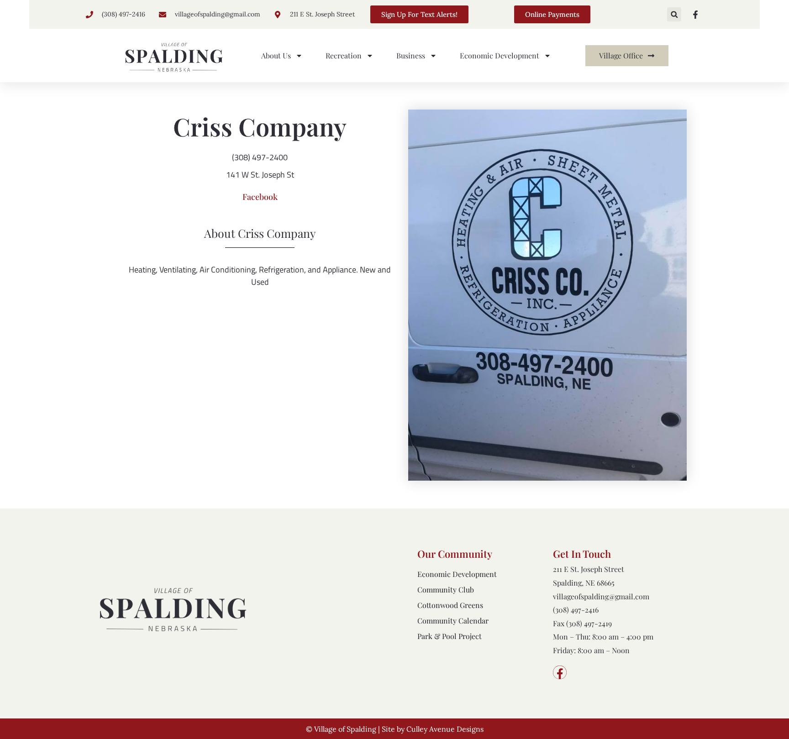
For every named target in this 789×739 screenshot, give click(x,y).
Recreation (344, 55)
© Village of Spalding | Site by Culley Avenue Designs (395, 729)
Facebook (260, 196)
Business (410, 55)
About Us (276, 55)
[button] (674, 14)
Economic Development (499, 55)
